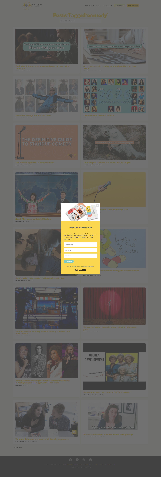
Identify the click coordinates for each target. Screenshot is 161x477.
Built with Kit (80, 270)
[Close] (97, 205)
